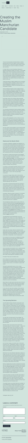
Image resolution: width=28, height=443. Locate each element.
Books (3, 7)
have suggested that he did (11, 273)
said (12, 254)
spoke (15, 194)
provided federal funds (19, 203)
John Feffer (8, 437)
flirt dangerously (12, 209)
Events (15, 7)
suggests (7, 214)
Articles (5, 33)
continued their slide (19, 244)
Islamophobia (13, 33)
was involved (6, 206)
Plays (18, 7)
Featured (8, 33)
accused (10, 277)
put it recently (14, 105)
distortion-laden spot (10, 366)
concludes (14, 232)
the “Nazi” (7, 378)
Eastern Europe (8, 7)
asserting (13, 76)
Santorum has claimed (10, 158)
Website (4, 420)
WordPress (10, 439)
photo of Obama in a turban (13, 91)
